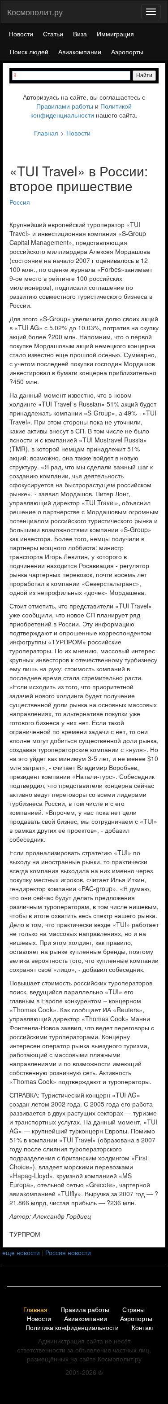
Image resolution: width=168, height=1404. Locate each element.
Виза (80, 33)
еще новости (21, 1252)
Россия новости (68, 1252)
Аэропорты (127, 51)
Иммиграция (115, 33)
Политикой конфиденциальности (81, 110)
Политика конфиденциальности (72, 1327)
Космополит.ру (35, 11)
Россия (19, 201)
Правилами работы (64, 105)
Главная (35, 1309)
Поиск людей (29, 51)
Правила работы (84, 1309)
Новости (21, 33)
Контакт (143, 1327)
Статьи (53, 33)
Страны (133, 1309)
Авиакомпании (79, 51)
